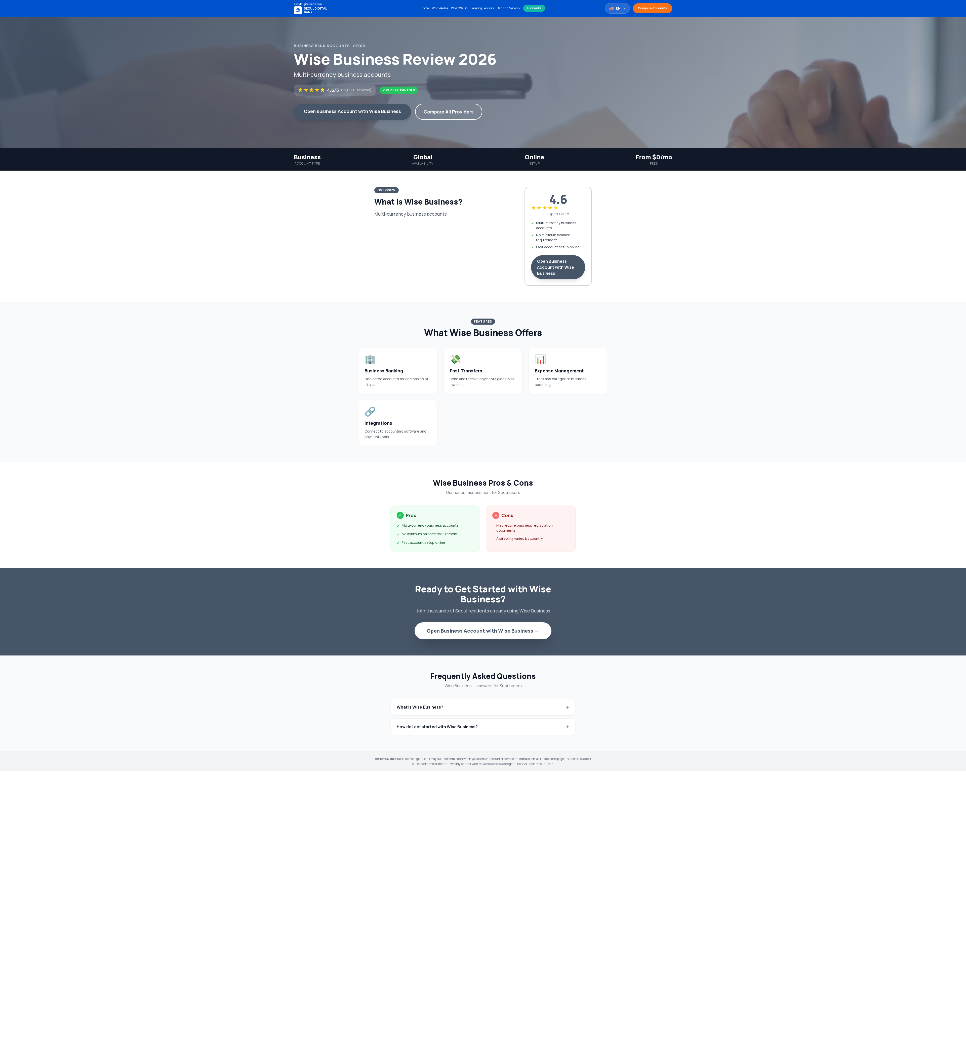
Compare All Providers (449, 112)
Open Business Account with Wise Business (352, 111)
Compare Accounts (652, 8)
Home (425, 8)
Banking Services (482, 8)
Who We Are (440, 8)
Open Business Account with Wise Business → (483, 630)
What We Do (459, 8)
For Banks (534, 8)
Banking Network (508, 8)
